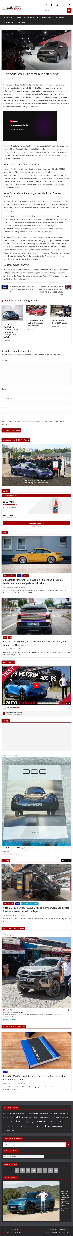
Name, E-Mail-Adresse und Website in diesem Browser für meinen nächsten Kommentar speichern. (33, 422)
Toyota (36, 1127)
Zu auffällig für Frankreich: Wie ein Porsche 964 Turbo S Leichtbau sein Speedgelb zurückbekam (33, 581)
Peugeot (32, 1122)
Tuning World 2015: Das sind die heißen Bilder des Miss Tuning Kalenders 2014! (51, 291)
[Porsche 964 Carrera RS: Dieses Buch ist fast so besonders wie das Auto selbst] (36, 1050)
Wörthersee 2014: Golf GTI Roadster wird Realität (35, 323)
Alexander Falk (17, 78)
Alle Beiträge (66, 860)
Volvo (64, 1127)
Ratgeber (5, 1127)
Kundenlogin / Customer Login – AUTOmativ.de (56, 1232)
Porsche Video (55, 1122)
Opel (27, 1122)
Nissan (24, 1122)
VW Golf (5, 1130)
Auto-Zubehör (61, 17)
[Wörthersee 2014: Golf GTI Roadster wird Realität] (36, 306)
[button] (13, 17)
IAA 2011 (36, 1117)
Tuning (41, 1127)
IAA (32, 1117)
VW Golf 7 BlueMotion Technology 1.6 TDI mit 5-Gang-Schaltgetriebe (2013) (11, 330)
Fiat (61, 1114)
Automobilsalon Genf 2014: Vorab (59, 321)
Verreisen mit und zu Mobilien (29, 903)
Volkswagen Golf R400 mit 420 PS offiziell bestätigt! (22, 289)
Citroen (31, 1113)
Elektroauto (39, 1113)
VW (67, 1126)
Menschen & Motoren (9, 575)
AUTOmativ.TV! (23, 22)
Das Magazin (7, 17)
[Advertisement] (36, 737)
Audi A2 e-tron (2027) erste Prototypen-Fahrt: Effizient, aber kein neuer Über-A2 (35, 643)
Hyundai (28, 1117)
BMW (20, 1113)
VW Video (11, 1130)
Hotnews (10, 1117)
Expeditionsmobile (9, 903)
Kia (40, 1117)
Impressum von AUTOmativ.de (56, 1230)
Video (47, 1126)
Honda (4, 1117)
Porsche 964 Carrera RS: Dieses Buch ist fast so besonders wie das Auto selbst (34, 1077)
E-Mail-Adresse (7, 398)
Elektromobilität (52, 1113)
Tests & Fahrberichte (31, 17)
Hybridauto (20, 1117)
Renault (10, 1127)
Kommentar (6, 360)
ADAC (4, 1114)
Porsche (25, 575)
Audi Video (14, 1114)
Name (4, 389)
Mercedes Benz (62, 1117)
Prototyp (63, 1122)
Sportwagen (25, 1127)
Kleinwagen (44, 1117)
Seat (15, 1127)
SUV (31, 1127)
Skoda (19, 1127)
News (19, 17)
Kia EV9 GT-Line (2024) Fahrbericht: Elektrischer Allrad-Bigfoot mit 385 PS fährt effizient (65, 1199)
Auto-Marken (8, 22)
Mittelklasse (11, 1122)
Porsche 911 (48, 1122)
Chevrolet (25, 1113)
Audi (5, 637)
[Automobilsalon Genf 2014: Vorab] (60, 306)
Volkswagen (57, 1126)
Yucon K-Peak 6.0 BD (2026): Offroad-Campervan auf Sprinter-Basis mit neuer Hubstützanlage (36, 909)
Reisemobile (46, 17)
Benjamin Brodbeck (19, 587)
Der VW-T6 (7, 146)
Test (10, 637)
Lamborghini (52, 1117)
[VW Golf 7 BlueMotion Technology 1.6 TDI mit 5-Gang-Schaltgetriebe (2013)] (12, 306)
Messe (5, 1122)
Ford (63, 1114)
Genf (66, 1114)
